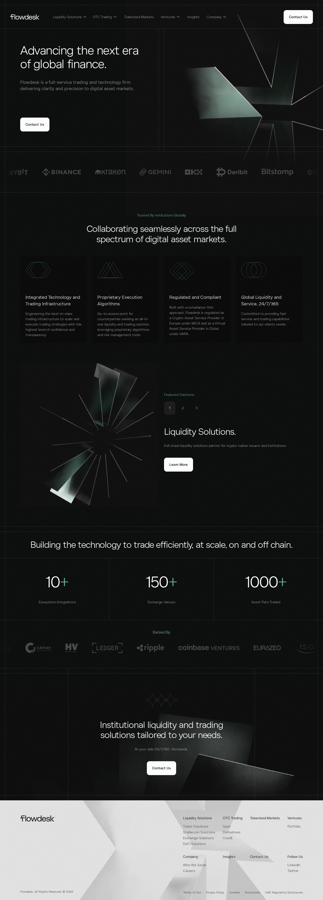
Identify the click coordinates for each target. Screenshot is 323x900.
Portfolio (294, 826)
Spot (226, 826)
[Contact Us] (298, 17)
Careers (189, 871)
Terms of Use (192, 892)
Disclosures (252, 892)
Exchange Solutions (198, 838)
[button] (70, 17)
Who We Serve (194, 865)
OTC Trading (232, 818)
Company (190, 857)
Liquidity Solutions (197, 818)
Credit (228, 838)
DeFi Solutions (194, 844)
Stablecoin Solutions (199, 832)
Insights (193, 17)
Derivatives (231, 832)
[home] (25, 17)
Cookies (234, 892)
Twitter (293, 871)
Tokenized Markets (139, 17)
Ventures (294, 818)
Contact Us (259, 857)
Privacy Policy (215, 892)
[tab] (169, 408)
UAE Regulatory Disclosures (284, 892)
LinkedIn (293, 865)
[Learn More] (178, 464)
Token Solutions (195, 826)
